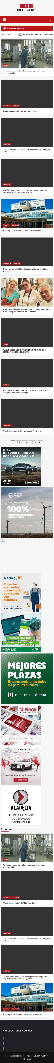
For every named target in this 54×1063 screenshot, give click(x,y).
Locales (16, 106)
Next (40, 442)
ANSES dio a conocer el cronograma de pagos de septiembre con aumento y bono (25, 191)
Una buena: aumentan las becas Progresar (22, 431)
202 (35, 442)
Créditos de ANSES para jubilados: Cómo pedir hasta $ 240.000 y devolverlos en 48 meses (27, 310)
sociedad (6, 144)
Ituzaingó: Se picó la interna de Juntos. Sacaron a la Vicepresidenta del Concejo (26, 391)
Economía (7, 263)
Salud (5, 65)
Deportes (6, 106)
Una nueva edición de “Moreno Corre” (20, 111)
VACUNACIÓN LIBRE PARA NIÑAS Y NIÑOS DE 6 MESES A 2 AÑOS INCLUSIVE (24, 351)
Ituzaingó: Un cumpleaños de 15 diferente (22, 231)
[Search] (49, 19)
